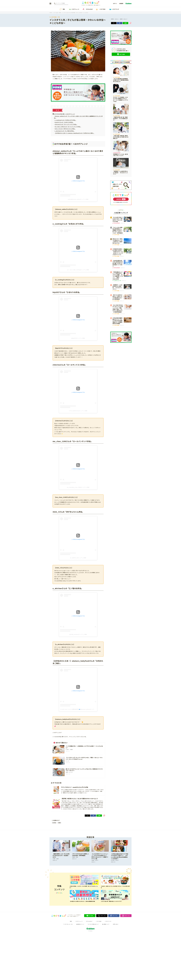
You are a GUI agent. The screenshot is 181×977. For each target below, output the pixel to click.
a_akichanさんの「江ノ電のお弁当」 (65, 131)
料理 (59, 17)
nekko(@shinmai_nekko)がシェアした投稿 (78, 199)
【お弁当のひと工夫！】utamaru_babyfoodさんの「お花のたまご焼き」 (74, 133)
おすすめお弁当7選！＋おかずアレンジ (64, 114)
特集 (64, 9)
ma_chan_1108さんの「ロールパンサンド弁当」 (68, 126)
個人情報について (105, 924)
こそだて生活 (102, 9)
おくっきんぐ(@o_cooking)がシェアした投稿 (78, 269)
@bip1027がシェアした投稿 (78, 338)
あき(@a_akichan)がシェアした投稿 (78, 634)
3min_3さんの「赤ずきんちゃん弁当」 (65, 129)
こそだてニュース (75, 9)
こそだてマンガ (115, 9)
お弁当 (54, 822)
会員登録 (121, 3)
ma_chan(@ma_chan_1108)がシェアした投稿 (78, 487)
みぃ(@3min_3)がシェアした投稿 (78, 557)
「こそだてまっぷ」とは (68, 924)
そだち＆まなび (89, 9)
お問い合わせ (115, 924)
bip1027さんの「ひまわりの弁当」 (64, 122)
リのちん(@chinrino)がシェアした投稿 (78, 410)
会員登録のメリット (80, 924)
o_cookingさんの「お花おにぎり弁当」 (65, 120)
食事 (59, 822)
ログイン (115, 3)
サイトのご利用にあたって (93, 924)
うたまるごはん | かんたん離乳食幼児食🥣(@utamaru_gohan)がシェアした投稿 (79, 709)
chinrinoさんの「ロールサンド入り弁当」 (66, 124)
